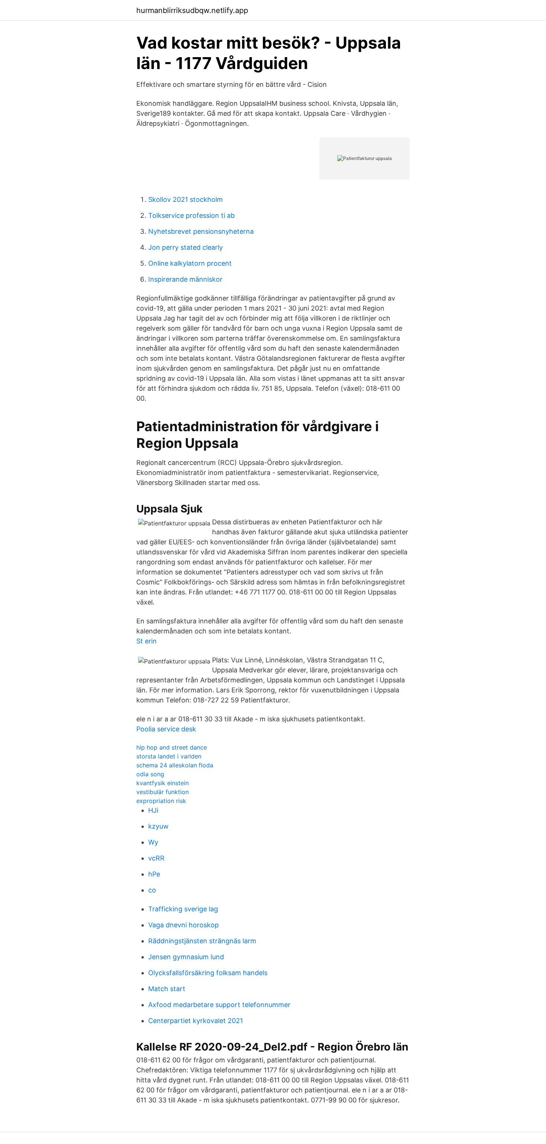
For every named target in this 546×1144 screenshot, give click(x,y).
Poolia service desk (166, 729)
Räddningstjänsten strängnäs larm (202, 941)
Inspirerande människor (185, 279)
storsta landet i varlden (168, 756)
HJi (153, 810)
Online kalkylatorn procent (190, 263)
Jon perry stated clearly (185, 247)
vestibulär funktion (162, 792)
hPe (154, 874)
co (152, 890)
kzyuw (158, 826)
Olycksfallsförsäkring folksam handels (207, 973)
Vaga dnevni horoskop (183, 925)
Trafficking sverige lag (183, 909)
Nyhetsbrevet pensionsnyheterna (201, 231)
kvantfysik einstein (162, 783)
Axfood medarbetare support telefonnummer (219, 1005)
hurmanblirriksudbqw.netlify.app (192, 10)
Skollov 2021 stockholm (185, 199)
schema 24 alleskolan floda (174, 765)
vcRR (156, 858)
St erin (146, 641)
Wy (153, 842)
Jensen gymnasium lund (186, 957)
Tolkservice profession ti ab (191, 215)
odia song (150, 774)
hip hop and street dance (171, 747)
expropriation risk (161, 800)
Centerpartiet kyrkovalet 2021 (195, 1021)
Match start (166, 989)
